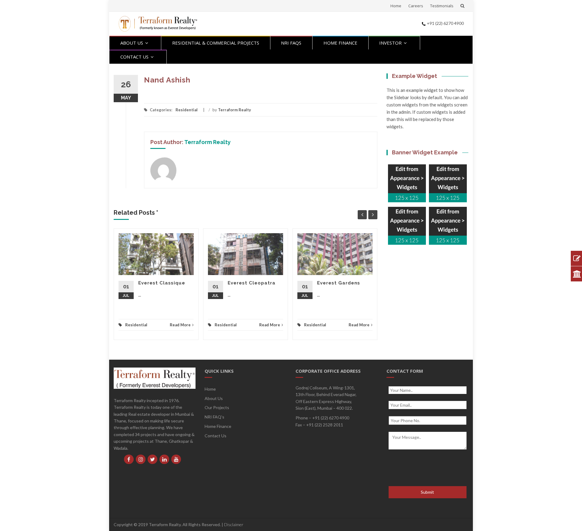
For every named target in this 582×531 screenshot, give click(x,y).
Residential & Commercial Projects (215, 43)
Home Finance (340, 43)
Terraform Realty (234, 109)
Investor (390, 43)
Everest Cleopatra (252, 283)
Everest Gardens (338, 283)
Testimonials (441, 5)
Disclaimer (233, 524)
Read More (180, 324)
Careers (415, 5)
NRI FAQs (291, 43)
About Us (131, 43)
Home (395, 5)
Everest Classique (161, 283)
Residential (187, 109)
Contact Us (134, 57)
